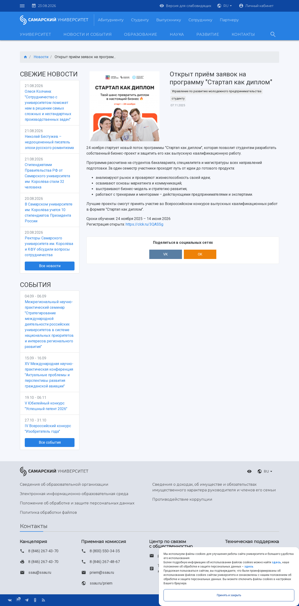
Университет (35, 34)
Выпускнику (168, 20)
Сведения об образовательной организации (64, 484)
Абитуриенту (111, 20)
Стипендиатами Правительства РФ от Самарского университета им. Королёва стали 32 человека (47, 176)
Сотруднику (200, 20)
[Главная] (25, 57)
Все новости (50, 266)
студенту (178, 98)
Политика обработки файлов (48, 512)
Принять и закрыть (229, 595)
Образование (140, 34)
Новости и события (88, 34)
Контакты (243, 34)
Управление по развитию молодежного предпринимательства (216, 91)
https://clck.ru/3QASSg (144, 224)
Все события (50, 442)
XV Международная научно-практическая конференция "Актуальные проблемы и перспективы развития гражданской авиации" (49, 374)
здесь (276, 562)
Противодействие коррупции (182, 499)
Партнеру (229, 20)
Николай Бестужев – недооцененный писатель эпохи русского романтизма (49, 142)
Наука (177, 34)
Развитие (207, 34)
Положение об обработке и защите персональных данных (77, 503)
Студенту (140, 20)
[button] (225, 5)
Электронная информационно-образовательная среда (74, 494)
